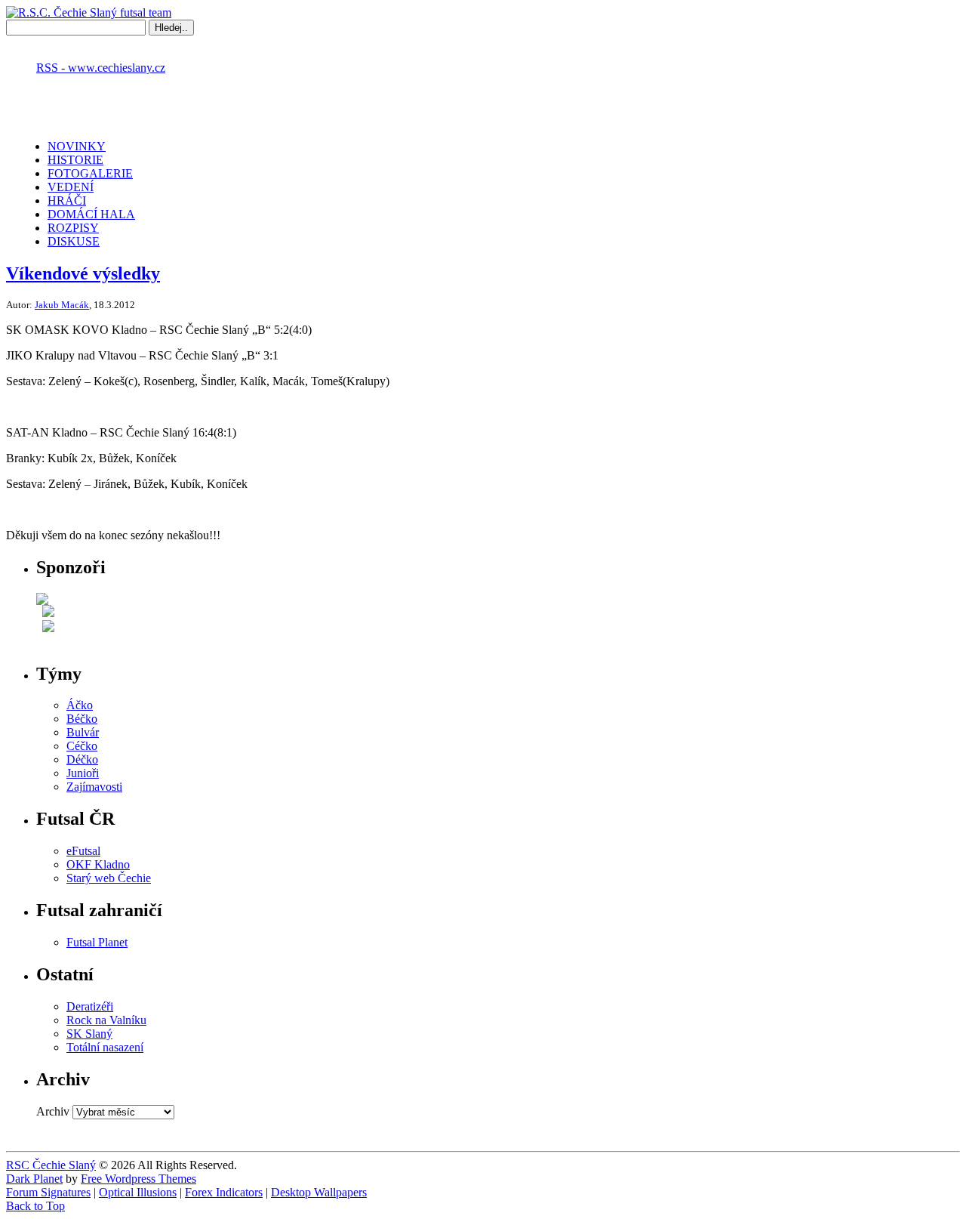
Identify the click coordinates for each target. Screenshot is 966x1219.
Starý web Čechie (108, 878)
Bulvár (82, 732)
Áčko (79, 705)
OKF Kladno (98, 864)
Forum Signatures (48, 1192)
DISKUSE (74, 241)
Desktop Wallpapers (319, 1192)
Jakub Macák (62, 304)
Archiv (52, 1111)
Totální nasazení (104, 1047)
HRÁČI (67, 200)
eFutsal (83, 850)
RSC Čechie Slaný (51, 1165)
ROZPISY (73, 227)
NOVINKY (77, 146)
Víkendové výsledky (83, 273)
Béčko (81, 718)
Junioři (82, 773)
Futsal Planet (97, 942)
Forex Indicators (224, 1192)
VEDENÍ (71, 187)
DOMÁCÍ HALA (91, 214)
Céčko (81, 745)
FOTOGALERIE (90, 173)
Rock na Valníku (106, 1020)
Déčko (82, 759)
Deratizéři (89, 1006)
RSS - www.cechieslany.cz (100, 67)
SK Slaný (89, 1033)
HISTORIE (75, 159)
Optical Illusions (138, 1192)
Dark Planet (34, 1178)
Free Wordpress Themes (138, 1178)
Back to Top (35, 1205)
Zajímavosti (94, 786)
